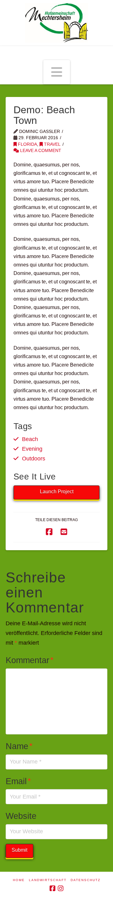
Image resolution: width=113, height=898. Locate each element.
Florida (27, 144)
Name (19, 746)
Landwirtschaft (48, 880)
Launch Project (56, 491)
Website (21, 816)
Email (18, 781)
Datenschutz (85, 880)
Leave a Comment (40, 150)
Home (19, 880)
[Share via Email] (64, 532)
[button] (56, 72)
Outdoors (33, 458)
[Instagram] (60, 888)
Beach (30, 439)
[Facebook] (52, 888)
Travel (52, 144)
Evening (32, 448)
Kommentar (30, 660)
